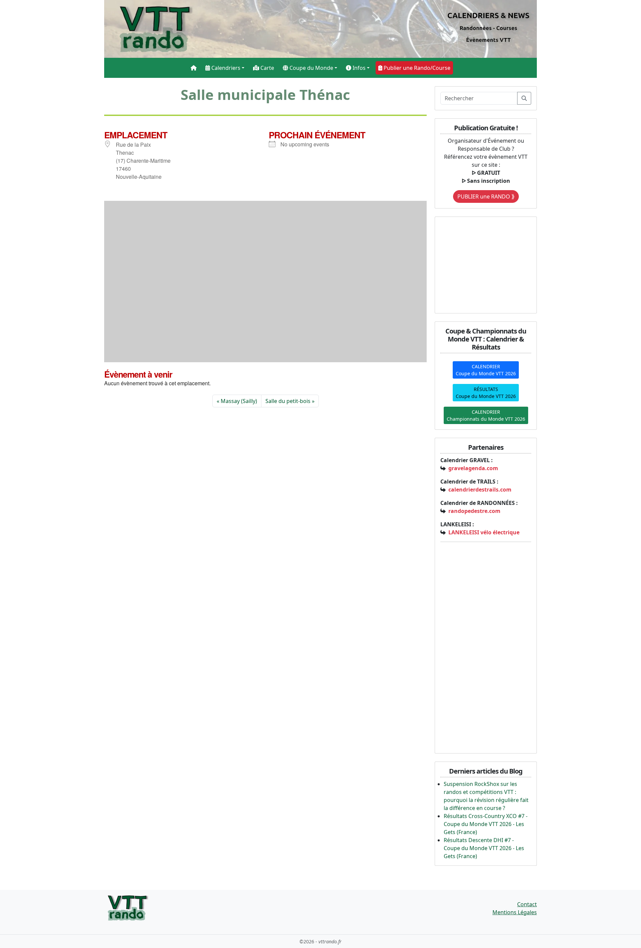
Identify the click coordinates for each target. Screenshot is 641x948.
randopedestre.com (474, 511)
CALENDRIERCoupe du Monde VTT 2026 (486, 370)
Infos (358, 68)
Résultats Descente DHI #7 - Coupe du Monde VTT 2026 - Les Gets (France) (484, 848)
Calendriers (225, 68)
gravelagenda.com (473, 468)
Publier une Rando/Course (416, 68)
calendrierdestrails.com (479, 489)
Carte (266, 68)
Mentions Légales (514, 912)
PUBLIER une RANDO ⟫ (485, 196)
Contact (527, 904)
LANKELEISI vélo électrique (483, 532)
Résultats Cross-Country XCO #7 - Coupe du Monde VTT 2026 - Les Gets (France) (485, 824)
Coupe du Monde (310, 68)
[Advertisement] (482, 264)
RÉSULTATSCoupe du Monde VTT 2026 (486, 392)
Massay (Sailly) (239, 401)
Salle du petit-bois (287, 401)
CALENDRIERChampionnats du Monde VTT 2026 (486, 415)
